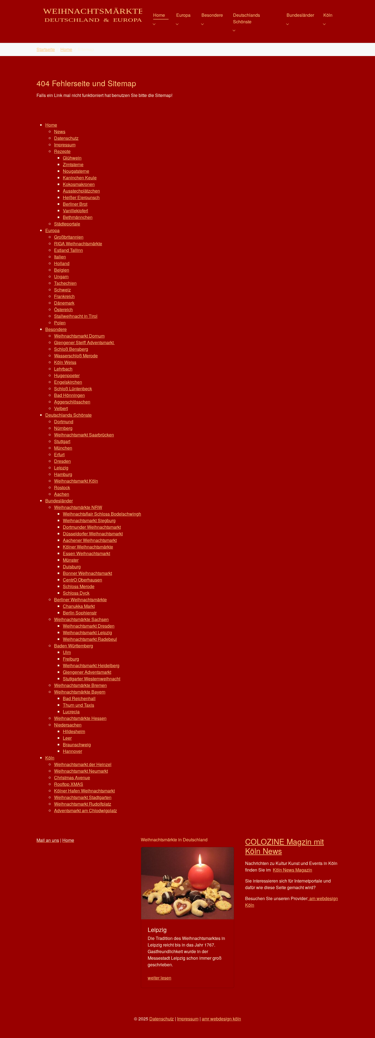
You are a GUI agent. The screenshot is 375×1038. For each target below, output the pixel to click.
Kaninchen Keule (80, 177)
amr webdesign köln (221, 1018)
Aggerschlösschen (72, 402)
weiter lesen (159, 978)
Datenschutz (66, 138)
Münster (71, 560)
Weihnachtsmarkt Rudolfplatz (82, 804)
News (59, 131)
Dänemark (64, 303)
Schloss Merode (78, 586)
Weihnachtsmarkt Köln (76, 481)
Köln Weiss (65, 362)
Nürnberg (63, 428)
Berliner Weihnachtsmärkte (80, 599)
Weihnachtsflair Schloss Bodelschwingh (102, 514)
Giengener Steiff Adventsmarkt (84, 342)
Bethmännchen (78, 217)
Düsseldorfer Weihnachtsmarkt (93, 533)
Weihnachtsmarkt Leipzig (87, 632)
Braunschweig (77, 744)
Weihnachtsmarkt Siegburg (89, 520)
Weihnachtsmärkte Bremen (80, 685)
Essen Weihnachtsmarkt (86, 553)
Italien (60, 257)
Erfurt (59, 454)
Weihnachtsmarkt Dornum (79, 336)
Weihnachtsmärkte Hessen (80, 718)
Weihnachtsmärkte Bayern (79, 692)
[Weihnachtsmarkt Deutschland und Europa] (89, 15)
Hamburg (63, 474)
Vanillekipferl (75, 210)
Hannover (72, 751)
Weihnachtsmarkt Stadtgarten (82, 797)
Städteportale (67, 224)
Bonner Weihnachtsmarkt (87, 573)
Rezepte (62, 151)
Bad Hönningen (69, 395)
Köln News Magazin (292, 870)
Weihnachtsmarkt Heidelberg (91, 665)
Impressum (64, 144)
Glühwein (72, 158)
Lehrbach (63, 369)
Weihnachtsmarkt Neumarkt (81, 771)
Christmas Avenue (72, 777)
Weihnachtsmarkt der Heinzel (82, 764)
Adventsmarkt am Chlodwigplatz (85, 810)
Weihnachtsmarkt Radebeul (90, 639)
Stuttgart (62, 441)
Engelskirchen (68, 382)
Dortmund (63, 421)
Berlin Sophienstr (80, 613)
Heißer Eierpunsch (81, 197)
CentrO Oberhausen (82, 580)
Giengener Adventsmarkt (87, 672)
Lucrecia (71, 711)
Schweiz (62, 289)
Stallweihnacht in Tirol (75, 316)
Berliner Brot (75, 204)
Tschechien (65, 283)
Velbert (61, 408)
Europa (52, 230)
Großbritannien (68, 237)
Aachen (61, 494)
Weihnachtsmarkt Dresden (88, 626)
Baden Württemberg (73, 645)
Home (51, 125)
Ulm (67, 652)
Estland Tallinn (68, 250)
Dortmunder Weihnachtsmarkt (92, 527)
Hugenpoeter (67, 375)
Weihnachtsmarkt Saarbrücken (84, 435)
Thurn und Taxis (78, 705)
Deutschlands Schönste (68, 415)
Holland (61, 263)
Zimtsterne (73, 164)
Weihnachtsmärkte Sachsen (81, 619)
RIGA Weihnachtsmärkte (78, 243)
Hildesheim (74, 731)
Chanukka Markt (79, 606)
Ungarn (61, 276)
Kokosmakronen (79, 184)
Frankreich (64, 296)
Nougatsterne (76, 171)
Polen (60, 322)
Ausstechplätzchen (81, 191)
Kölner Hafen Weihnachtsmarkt (84, 790)
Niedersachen (68, 725)
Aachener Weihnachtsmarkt (90, 540)
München (63, 448)
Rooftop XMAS (68, 784)
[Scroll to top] (363, 1026)
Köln (49, 758)
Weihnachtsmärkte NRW (78, 507)
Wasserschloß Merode (76, 355)
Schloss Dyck (76, 593)
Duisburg (72, 566)
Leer (67, 738)
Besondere (56, 329)
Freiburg (71, 659)
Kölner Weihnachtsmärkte (88, 547)
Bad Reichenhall (79, 698)
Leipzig (61, 467)
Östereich (63, 309)
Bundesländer (59, 500)
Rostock (62, 487)
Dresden (62, 461)
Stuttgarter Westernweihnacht (91, 678)
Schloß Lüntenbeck (73, 388)
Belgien (61, 270)
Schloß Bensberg (71, 349)
